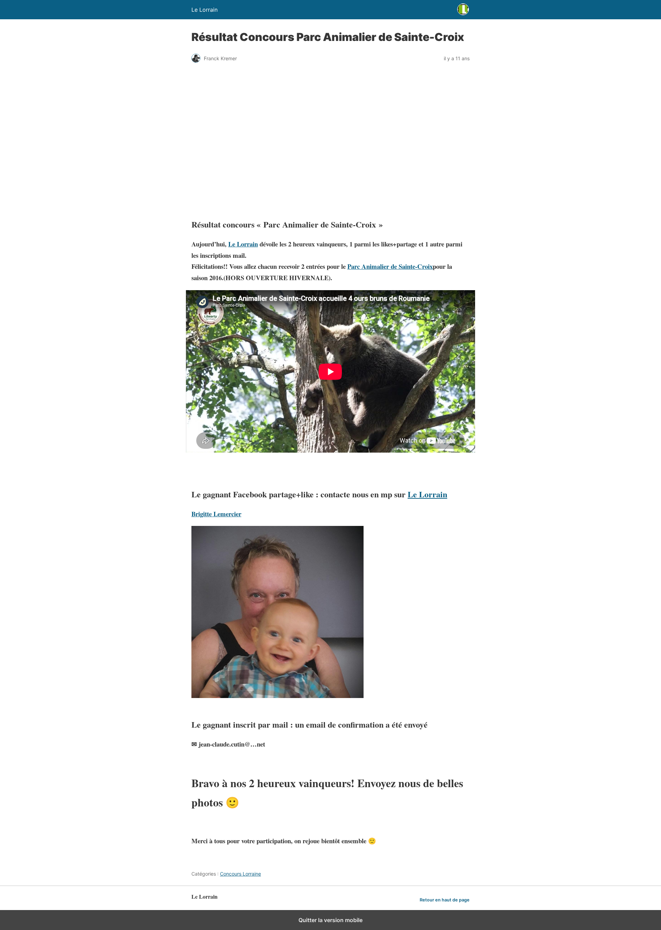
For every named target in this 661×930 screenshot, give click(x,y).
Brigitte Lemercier (216, 513)
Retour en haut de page (445, 899)
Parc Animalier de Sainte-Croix (390, 266)
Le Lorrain (243, 244)
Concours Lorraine (240, 874)
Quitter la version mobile (330, 920)
